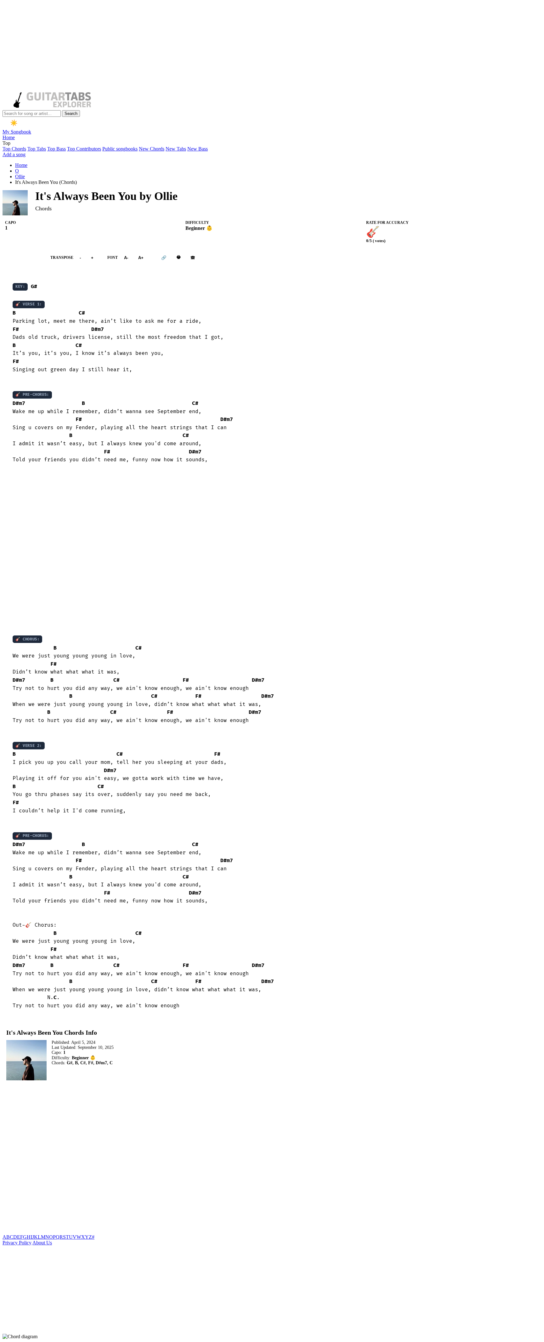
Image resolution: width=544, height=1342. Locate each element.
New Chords (151, 148)
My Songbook (17, 131)
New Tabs (176, 148)
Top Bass (56, 148)
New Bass (197, 148)
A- (126, 257)
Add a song (14, 154)
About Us (42, 1242)
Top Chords (14, 148)
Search (71, 113)
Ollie (20, 176)
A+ (141, 257)
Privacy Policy (17, 1242)
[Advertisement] (191, 47)
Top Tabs (36, 148)
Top (6, 143)
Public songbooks (120, 148)
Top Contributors (84, 148)
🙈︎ (193, 257)
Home (9, 137)
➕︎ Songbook (23, 257)
